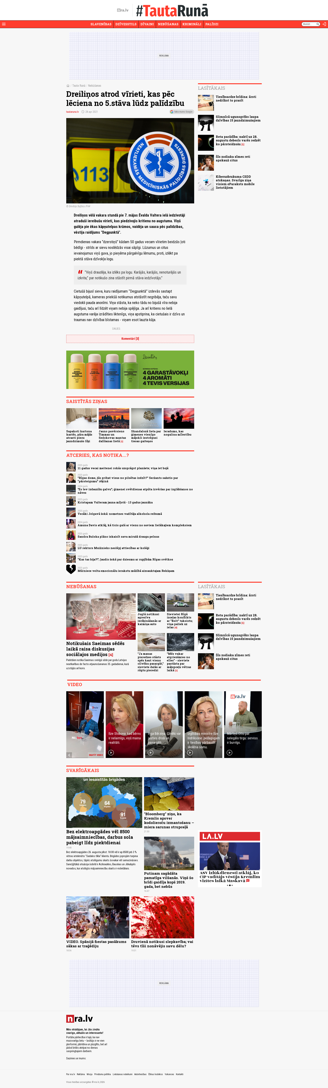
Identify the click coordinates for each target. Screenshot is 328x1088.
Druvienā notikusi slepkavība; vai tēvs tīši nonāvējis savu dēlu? (162, 943)
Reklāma (81, 1074)
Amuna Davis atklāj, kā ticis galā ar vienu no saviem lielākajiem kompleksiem (135, 525)
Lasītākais (211, 88)
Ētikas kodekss (155, 1074)
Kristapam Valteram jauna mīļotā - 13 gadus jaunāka (115, 502)
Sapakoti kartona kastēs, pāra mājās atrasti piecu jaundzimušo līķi (79, 436)
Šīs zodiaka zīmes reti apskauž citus (233, 158)
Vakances (169, 1074)
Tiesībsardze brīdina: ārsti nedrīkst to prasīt (236, 98)
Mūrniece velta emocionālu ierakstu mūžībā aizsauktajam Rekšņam (126, 571)
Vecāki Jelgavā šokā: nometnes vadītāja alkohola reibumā (120, 514)
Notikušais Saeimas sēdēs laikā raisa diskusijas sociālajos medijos (95, 648)
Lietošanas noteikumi (122, 1074)
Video (74, 684)
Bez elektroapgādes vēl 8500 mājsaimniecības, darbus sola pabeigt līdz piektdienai (99, 837)
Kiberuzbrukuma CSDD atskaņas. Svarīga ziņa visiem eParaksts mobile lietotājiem (235, 182)
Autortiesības (140, 1074)
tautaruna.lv (72, 111)
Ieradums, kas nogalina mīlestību (177, 432)
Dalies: (116, 328)
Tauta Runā (78, 85)
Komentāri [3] (130, 338)
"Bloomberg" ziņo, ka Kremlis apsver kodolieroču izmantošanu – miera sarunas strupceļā (169, 820)
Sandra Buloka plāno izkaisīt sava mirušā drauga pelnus (118, 536)
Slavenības (101, 24)
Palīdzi (211, 24)
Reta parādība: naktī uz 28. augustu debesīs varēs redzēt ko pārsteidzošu (238, 140)
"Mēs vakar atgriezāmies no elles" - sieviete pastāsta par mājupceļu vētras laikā (179, 662)
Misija (89, 1074)
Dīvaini (147, 24)
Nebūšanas (168, 24)
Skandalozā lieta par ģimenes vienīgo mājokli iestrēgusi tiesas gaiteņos (146, 436)
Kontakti (179, 1074)
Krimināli (191, 24)
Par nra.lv (70, 1074)
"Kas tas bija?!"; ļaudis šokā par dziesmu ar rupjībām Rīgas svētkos (125, 559)
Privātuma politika (102, 1074)
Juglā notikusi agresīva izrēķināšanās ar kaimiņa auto (149, 619)
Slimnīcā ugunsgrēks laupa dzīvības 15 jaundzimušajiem (238, 118)
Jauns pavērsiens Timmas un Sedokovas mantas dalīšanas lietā (112, 436)
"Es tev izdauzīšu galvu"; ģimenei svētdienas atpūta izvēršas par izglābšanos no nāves (135, 490)
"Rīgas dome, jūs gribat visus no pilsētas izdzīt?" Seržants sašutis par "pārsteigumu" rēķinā (128, 479)
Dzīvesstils (125, 24)
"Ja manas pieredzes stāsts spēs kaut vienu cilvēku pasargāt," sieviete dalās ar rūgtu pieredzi (151, 662)
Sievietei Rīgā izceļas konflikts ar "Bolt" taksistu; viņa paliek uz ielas (180, 620)
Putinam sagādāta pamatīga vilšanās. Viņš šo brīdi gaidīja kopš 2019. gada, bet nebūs (168, 880)
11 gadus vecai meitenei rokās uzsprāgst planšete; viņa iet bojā (123, 468)
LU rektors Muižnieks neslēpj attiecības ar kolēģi (113, 548)
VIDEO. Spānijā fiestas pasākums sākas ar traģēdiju (96, 943)
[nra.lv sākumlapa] (123, 10)
